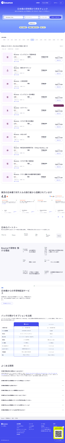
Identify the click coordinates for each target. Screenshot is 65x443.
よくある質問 (31, 426)
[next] (62, 217)
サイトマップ (31, 429)
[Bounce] (7, 2)
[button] (55, 17)
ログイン (56, 2)
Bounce (2, 418)
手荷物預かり (8, 418)
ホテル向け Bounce (20, 432)
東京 (13, 418)
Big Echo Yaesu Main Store (31, 373)
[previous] (58, 217)
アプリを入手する (20, 426)
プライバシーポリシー (45, 427)
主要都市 (38, 2)
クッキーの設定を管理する (46, 429)
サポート (30, 427)
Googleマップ (15, 212)
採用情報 (18, 434)
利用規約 (42, 426)
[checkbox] (4, 40)
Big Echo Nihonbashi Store (42, 373)
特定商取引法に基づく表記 (46, 430)
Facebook (55, 426)
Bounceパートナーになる (21, 429)
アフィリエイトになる (21, 430)
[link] (7, 303)
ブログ (18, 427)
